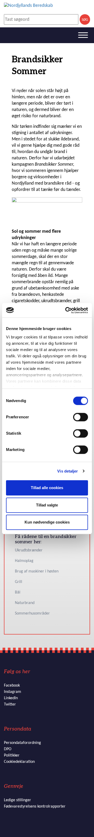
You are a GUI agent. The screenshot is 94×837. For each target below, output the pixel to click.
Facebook (12, 685)
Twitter (10, 704)
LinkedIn (11, 698)
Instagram (12, 692)
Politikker (12, 755)
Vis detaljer (67, 471)
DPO (7, 749)
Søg (85, 20)
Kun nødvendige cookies (47, 522)
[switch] (80, 417)
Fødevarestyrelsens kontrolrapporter (35, 806)
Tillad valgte (47, 505)
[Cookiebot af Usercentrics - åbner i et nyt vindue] (66, 310)
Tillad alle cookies (47, 487)
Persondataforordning (22, 743)
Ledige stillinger (17, 800)
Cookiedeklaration (19, 762)
